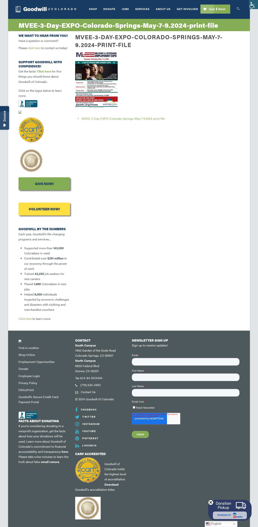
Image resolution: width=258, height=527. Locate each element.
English (215, 523)
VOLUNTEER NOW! (44, 209)
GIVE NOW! (44, 183)
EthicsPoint (26, 390)
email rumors (50, 462)
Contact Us (88, 392)
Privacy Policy (28, 383)
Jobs (125, 9)
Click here (44, 71)
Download (111, 484)
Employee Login (29, 376)
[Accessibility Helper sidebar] (253, 4)
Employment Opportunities (37, 362)
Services (142, 9)
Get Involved (187, 9)
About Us (163, 9)
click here (34, 48)
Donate (109, 9)
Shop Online (27, 355)
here (65, 451)
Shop (93, 9)
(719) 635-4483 (90, 385)
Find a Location (29, 348)
